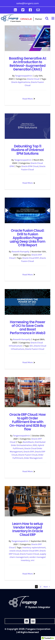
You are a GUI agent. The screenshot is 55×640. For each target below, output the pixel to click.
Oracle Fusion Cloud (34, 349)
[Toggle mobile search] (46, 18)
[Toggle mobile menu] (52, 18)
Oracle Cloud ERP (30, 258)
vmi (32, 560)
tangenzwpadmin (23, 75)
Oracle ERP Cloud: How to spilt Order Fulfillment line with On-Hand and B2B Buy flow (27, 422)
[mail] (33, 621)
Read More (27, 98)
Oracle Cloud (33, 79)
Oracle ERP (29, 451)
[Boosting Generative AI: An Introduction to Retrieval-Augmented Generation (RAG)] (27, 38)
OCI (31, 346)
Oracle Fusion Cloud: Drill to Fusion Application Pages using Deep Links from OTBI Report (27, 238)
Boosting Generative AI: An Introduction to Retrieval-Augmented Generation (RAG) (27, 64)
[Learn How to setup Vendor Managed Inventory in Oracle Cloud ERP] (27, 501)
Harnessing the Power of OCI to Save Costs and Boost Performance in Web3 (27, 327)
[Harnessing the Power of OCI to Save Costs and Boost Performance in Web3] (27, 302)
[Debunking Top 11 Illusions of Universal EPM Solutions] (27, 126)
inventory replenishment (34, 547)
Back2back (28, 442)
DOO (35, 445)
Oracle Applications (20, 82)
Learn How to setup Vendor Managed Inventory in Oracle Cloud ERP (27, 529)
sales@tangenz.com (27, 3)
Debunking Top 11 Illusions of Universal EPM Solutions (27, 150)
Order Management (33, 458)
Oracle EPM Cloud (29, 166)
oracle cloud (15, 550)
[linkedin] (26, 621)
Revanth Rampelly (20, 251)
